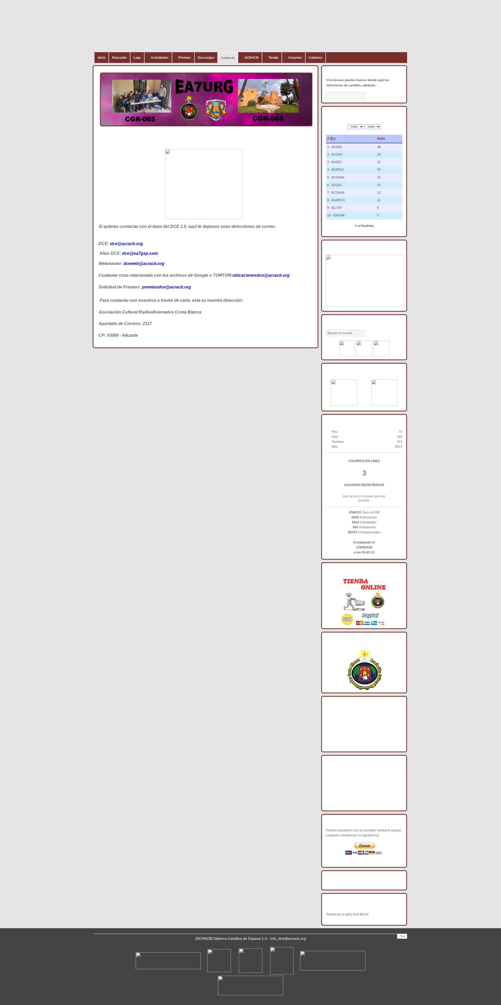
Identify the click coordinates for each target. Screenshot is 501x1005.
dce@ (128, 253)
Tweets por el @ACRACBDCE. (347, 914)
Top (402, 936)
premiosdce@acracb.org (166, 287)
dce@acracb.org (126, 243)
